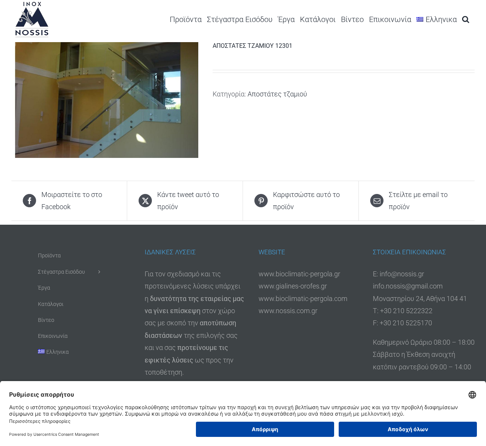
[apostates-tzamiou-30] (106, 100)
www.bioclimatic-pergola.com (303, 299)
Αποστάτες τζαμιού (277, 94)
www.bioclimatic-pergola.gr (299, 274)
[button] (465, 19)
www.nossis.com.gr (288, 311)
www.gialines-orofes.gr (293, 286)
